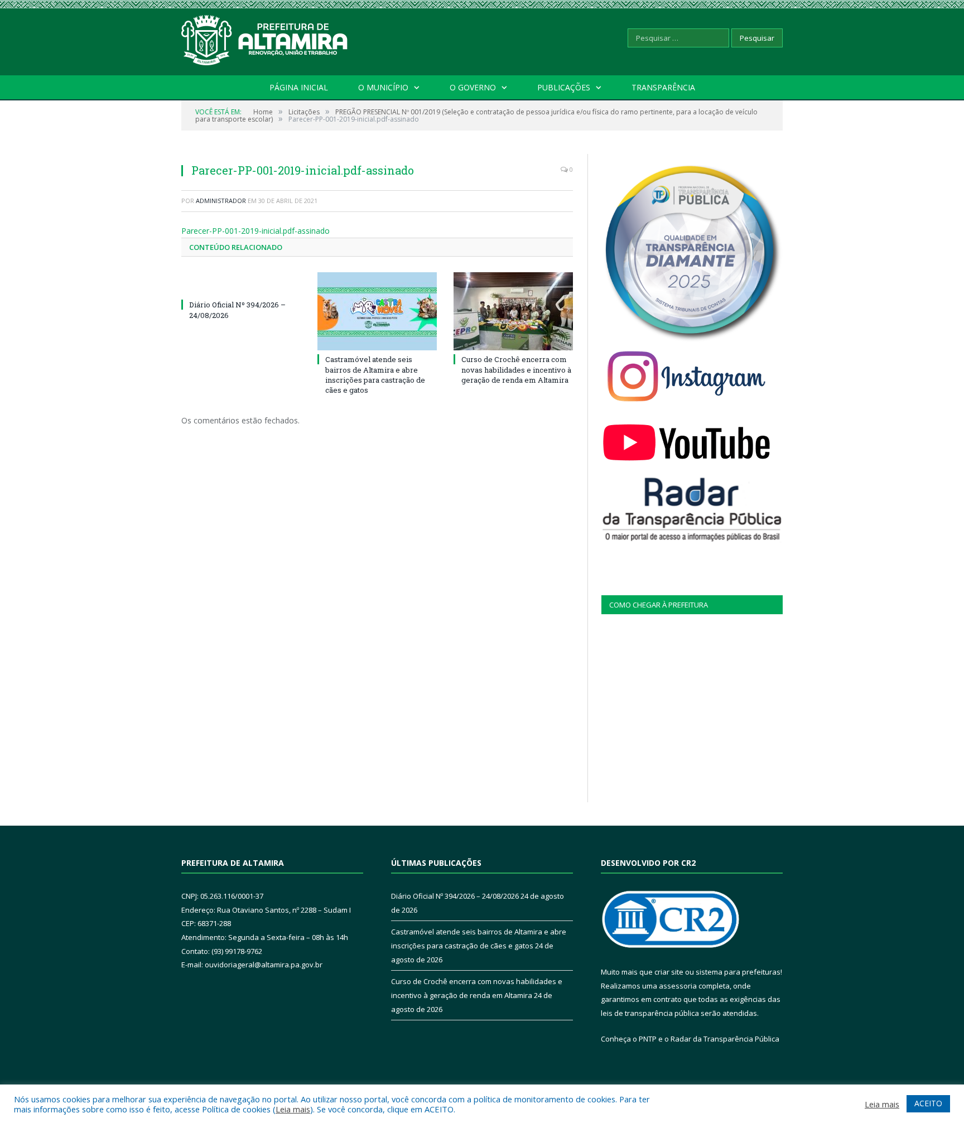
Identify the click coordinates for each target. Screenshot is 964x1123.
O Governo (473, 87)
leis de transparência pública (650, 1013)
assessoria (678, 986)
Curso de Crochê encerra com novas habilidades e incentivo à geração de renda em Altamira (516, 369)
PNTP (648, 1039)
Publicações (563, 87)
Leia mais (293, 1109)
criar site (668, 972)
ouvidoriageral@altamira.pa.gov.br (263, 965)
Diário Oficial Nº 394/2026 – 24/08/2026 (455, 896)
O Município (383, 87)
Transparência (663, 87)
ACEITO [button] (928, 1103)
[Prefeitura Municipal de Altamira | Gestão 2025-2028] (265, 37)
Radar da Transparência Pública (725, 1039)
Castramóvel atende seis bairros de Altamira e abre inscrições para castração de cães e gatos (375, 374)
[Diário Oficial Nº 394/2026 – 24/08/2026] (241, 284)
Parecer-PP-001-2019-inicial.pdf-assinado (255, 230)
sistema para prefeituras (738, 972)
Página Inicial (298, 87)
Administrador (221, 200)
